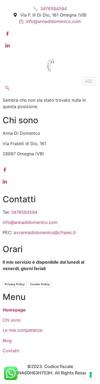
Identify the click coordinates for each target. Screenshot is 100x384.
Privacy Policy (15, 284)
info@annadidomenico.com (30, 222)
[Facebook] (50, 33)
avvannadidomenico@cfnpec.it (45, 232)
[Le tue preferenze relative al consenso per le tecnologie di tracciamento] (91, 375)
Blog (7, 340)
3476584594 (24, 212)
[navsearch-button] (7, 88)
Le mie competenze (22, 330)
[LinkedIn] (50, 45)
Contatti (11, 350)
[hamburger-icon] (89, 81)
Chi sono (12, 320)
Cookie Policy (40, 284)
